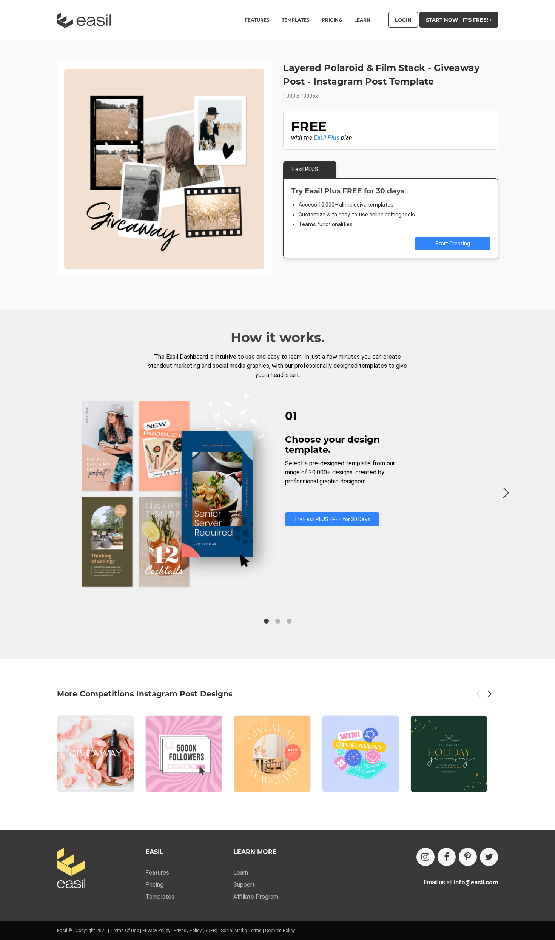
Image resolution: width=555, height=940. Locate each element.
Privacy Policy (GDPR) (195, 930)
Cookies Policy (280, 930)
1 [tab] (266, 621)
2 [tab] (277, 621)
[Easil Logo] (86, 20)
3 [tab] (289, 621)
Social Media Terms (241, 930)
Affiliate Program (255, 896)
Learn (362, 20)
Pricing (332, 20)
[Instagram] (425, 857)
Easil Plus (326, 137)
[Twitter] (489, 857)
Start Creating (452, 244)
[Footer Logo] (71, 869)
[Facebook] (447, 857)
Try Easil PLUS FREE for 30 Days (332, 519)
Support (244, 884)
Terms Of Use (124, 930)
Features (157, 872)
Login (403, 20)
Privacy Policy (156, 930)
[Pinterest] (468, 857)
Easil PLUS (305, 169)
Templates (159, 896)
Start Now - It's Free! (458, 20)
